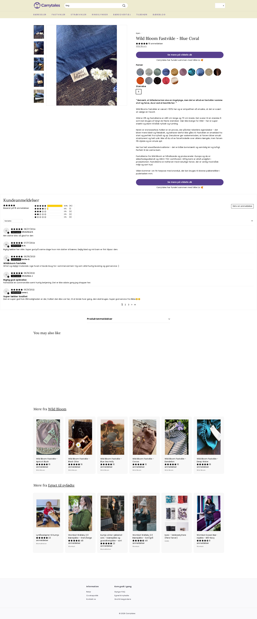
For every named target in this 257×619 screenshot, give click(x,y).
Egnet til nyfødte (61, 485)
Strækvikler (79, 14)
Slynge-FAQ (119, 592)
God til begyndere (122, 599)
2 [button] (125, 304)
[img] (17, 229)
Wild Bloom (141, 46)
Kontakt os (91, 599)
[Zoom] (86, 65)
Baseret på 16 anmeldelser (16, 208)
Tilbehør (142, 14)
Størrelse (141, 86)
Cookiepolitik (92, 595)
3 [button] (128, 304)
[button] (142, 43)
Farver (139, 65)
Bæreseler (39, 14)
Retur (88, 592)
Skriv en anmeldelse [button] (242, 206)
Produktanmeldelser (99, 318)
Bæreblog (159, 14)
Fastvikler (58, 14)
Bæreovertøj (122, 14)
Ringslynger (100, 14)
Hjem (138, 33)
